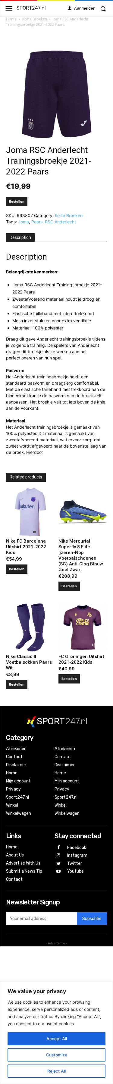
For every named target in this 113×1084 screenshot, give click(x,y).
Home (11, 19)
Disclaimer (16, 764)
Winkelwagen (18, 813)
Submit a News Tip (24, 871)
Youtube (75, 871)
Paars (36, 221)
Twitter (74, 863)
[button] (103, 8)
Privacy (13, 789)
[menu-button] (8, 8)
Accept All (56, 1038)
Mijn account (18, 781)
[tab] (20, 237)
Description (20, 237)
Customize (56, 1054)
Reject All (56, 1071)
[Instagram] (59, 856)
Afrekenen (16, 748)
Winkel (12, 805)
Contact (14, 756)
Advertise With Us (23, 863)
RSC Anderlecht (60, 221)
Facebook (76, 847)
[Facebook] (59, 848)
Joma (23, 221)
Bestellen (16, 201)
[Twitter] (59, 864)
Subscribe (92, 918)
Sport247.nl (17, 797)
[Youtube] (59, 872)
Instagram (77, 855)
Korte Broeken (34, 19)
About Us (15, 855)
